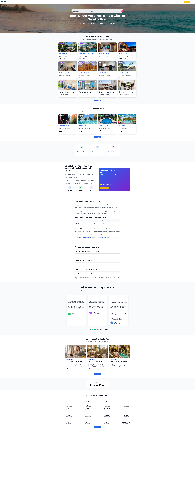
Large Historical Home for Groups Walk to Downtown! (70, 55)
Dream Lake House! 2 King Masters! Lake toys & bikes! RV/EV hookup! (133, 55)
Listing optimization (70, 359)
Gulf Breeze (102, 125)
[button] (97, 11)
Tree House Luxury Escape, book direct (107, 55)
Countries (90, 398)
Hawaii (64, 91)
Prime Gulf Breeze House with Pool (106, 126)
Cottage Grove (102, 53)
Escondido (122, 72)
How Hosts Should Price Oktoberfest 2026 (74, 362)
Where (74, 10)
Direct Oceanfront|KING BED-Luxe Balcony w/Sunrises (110, 92)
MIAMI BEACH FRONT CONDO (85, 92)
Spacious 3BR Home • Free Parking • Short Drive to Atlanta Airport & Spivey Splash (115, 73)
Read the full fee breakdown (104, 234)
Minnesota (108, 53)
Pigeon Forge (82, 72)
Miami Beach (82, 91)
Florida (66, 53)
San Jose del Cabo (83, 53)
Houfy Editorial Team (70, 368)
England (61, 72)
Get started (104, 188)
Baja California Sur (91, 53)
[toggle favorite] (75, 43)
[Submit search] (122, 11)
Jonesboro (102, 72)
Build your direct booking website (116, 188)
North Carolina (66, 125)
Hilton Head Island (103, 91)
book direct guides (85, 237)
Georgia (106, 72)
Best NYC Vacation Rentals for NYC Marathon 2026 (96, 362)
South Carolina (110, 91)
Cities (99, 398)
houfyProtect (77, 238)
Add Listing (187, 1)
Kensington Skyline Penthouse (65, 73)
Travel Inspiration (91, 359)
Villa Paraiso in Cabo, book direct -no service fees (89, 55)
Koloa (61, 91)
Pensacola (62, 53)
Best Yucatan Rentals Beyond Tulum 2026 (119, 362)
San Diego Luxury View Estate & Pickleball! (127, 73)
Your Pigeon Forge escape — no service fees (88, 73)
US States (95, 398)
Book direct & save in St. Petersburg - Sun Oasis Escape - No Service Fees (134, 126)
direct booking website (102, 237)
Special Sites (104, 398)
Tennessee (88, 72)
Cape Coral (82, 125)
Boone (61, 125)
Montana (125, 53)
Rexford (121, 53)
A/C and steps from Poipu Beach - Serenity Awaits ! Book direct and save (74, 92)
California (126, 72)
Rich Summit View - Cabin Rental (65, 126)
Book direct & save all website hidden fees (87, 126)
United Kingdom (67, 72)
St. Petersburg (122, 125)
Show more (97, 100)
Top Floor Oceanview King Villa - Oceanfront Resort (129, 92)
